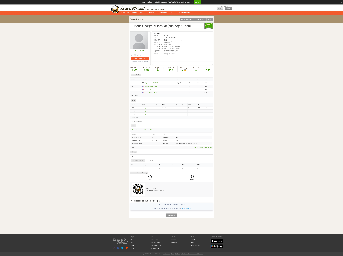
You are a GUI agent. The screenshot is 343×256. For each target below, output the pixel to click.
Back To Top (171, 215)
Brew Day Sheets (155, 242)
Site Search (174, 240)
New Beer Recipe (184, 13)
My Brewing (162, 13)
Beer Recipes (174, 242)
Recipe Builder (154, 240)
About (192, 242)
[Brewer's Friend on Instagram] (114, 248)
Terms (172, 254)
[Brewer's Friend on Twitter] (122, 248)
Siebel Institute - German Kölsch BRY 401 (141, 130)
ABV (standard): (159, 68)
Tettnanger (144, 108)
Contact (193, 240)
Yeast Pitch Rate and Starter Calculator (202, 147)
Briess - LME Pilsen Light (151, 93)
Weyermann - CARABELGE (151, 83)
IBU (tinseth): (171, 68)
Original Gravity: (135, 68)
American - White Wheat (151, 86)
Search (143, 13)
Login (220, 8)
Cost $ (208, 68)
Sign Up (197, 2)
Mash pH (196, 68)
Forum (132, 245)
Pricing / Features (195, 245)
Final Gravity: (147, 68)
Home (132, 240)
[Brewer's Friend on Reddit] (126, 248)
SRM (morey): (184, 68)
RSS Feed (177, 254)
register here (186, 208)
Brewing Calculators (156, 245)
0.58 (208, 70)
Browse (152, 13)
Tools (134, 13)
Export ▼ (200, 19)
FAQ (132, 248)
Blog (132, 242)
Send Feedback (166, 254)
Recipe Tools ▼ (186, 19)
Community (124, 13)
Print (210, 19)
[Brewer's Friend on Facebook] (118, 248)
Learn (172, 13)
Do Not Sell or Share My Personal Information (192, 254)
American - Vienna (149, 89)
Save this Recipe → (140, 58)
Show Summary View (137, 121)
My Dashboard (155, 248)
